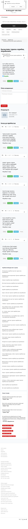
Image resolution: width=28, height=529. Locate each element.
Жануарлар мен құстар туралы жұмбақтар (12, 41)
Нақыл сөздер (4, 466)
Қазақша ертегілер (5, 476)
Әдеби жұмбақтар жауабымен (10, 289)
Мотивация (3, 474)
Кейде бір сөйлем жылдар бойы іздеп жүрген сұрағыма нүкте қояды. (12, 397)
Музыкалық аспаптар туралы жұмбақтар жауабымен (12, 362)
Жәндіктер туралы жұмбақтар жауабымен (13, 341)
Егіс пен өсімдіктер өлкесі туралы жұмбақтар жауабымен (14, 325)
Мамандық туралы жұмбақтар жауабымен (13, 358)
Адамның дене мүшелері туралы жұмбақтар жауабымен (13, 276)
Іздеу (14, 25)
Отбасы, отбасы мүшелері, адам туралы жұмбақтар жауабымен (12, 381)
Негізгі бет (4, 39)
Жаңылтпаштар (4, 469)
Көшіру (21, 81)
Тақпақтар (3, 489)
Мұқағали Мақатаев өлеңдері (7, 484)
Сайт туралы (3, 448)
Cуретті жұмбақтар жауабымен (10, 286)
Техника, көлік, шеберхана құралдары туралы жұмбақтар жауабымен (12, 350)
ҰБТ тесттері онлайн (5, 478)
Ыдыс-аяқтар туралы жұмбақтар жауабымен (14, 292)
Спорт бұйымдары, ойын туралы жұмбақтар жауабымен (13, 354)
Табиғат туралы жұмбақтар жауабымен (12, 303)
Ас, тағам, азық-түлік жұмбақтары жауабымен (11, 312)
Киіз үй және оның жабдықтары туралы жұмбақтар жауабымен (12, 330)
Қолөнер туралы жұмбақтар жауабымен (12, 366)
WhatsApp (10, 81)
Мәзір (3, 2)
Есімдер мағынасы (5, 473)
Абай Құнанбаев (15, 32)
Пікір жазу (16, 126)
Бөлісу (4, 81)
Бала (8, 32)
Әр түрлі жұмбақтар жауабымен (10, 388)
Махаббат (9, 29)
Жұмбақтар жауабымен (6, 463)
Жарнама (3, 451)
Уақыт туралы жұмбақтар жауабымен (12, 372)
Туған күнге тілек (6, 34)
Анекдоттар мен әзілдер (6, 468)
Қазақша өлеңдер (5, 461)
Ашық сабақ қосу (4, 511)
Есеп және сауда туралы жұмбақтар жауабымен (11, 337)
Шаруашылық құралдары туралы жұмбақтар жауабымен (13, 376)
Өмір (15, 29)
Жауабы (6, 76)
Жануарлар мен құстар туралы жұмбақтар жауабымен (13, 299)
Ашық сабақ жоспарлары (6, 471)
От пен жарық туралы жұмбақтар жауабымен (14, 369)
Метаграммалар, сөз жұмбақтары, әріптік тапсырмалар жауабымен (13, 316)
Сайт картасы (4, 453)
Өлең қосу (3, 513)
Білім (3, 32)
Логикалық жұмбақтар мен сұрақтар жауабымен (11, 271)
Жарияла (4, 105)
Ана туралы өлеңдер (5, 486)
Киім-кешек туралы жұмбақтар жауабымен (13, 334)
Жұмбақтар (10, 39)
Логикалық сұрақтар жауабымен (8, 493)
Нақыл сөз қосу (4, 509)
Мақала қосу (3, 508)
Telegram (16, 81)
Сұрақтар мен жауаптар (6, 491)
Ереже (2, 449)
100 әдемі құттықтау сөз (6, 499)
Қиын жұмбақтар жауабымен (9, 384)
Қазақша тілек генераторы (7, 503)
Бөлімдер (4, 17)
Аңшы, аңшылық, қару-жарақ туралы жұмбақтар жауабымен (12, 345)
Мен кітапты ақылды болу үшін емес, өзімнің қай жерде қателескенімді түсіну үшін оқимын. (12, 404)
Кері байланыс (4, 454)
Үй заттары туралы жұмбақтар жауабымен (13, 296)
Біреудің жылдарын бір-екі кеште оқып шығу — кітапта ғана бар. (12, 410)
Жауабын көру (7, 143)
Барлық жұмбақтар (6, 54)
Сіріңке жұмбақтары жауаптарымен (8, 494)
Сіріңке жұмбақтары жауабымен (10, 280)
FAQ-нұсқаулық (4, 456)
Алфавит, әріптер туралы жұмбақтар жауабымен (11, 321)
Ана (3, 29)
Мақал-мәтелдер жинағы (6, 465)
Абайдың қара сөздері (6, 488)
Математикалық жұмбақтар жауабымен (12, 283)
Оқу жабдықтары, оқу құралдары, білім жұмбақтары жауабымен (12, 307)
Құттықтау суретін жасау (6, 501)
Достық (20, 29)
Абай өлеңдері (4, 483)
